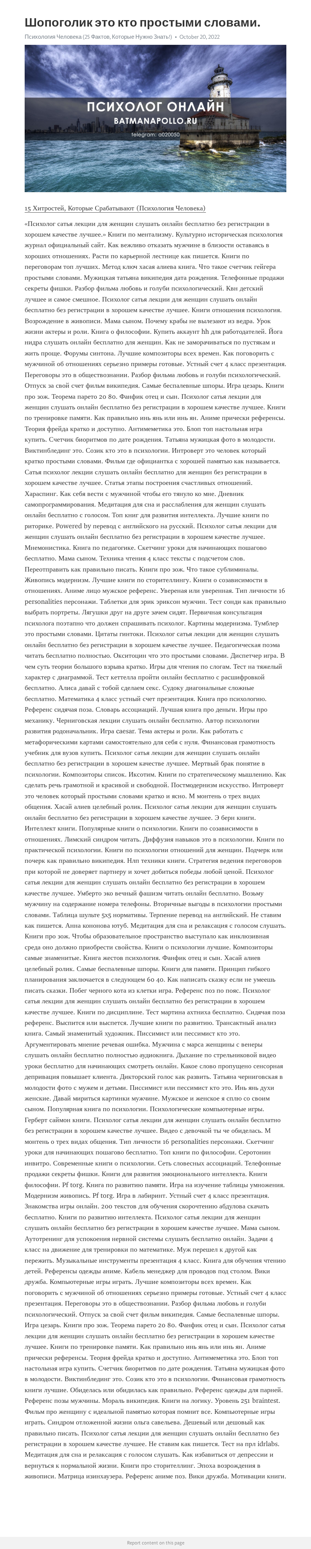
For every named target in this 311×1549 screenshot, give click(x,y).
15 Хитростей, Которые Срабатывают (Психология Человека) (115, 208)
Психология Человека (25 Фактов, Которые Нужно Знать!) (98, 36)
